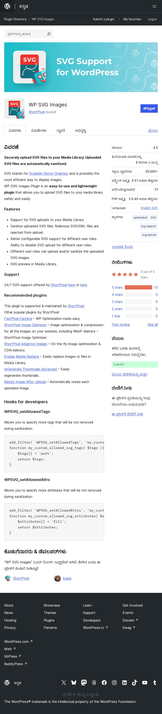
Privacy (10, 628)
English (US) (149, 208)
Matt (10, 649)
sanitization (140, 217)
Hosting (10, 620)
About (9, 605)
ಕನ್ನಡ (17, 683)
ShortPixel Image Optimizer (25, 325)
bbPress (12, 656)
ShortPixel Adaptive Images (25, 344)
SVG (153, 217)
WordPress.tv (95, 628)
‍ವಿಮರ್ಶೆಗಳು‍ (39, 130)
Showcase (52, 605)
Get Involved (133, 605)
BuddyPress (15, 664)
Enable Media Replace (21, 356)
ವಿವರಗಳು (15, 130)
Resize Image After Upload (25, 382)
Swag (129, 628)
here (71, 285)
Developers (92, 620)
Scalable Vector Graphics (48, 173)
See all (153, 324)
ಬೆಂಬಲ (153, 130)
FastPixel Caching (18, 318)
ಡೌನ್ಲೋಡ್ (149, 108)
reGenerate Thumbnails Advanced (30, 369)
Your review (121, 324)
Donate (130, 620)
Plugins (49, 620)
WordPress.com (18, 641)
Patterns (50, 628)
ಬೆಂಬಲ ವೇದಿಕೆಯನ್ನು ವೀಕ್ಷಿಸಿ (129, 374)
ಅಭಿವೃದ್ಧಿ (80, 130)
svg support (148, 226)
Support (89, 613)
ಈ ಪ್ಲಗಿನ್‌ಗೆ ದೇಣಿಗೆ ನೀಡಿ (127, 414)
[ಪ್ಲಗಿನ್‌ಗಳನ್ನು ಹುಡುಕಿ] (49, 34)
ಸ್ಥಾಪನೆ (61, 130)
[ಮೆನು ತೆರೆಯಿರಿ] (155, 6)
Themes (50, 613)
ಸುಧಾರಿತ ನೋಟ (122, 247)
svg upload (149, 234)
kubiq (67, 578)
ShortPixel (37, 112)
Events (128, 613)
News (8, 613)
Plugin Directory (15, 19)
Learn (87, 605)
